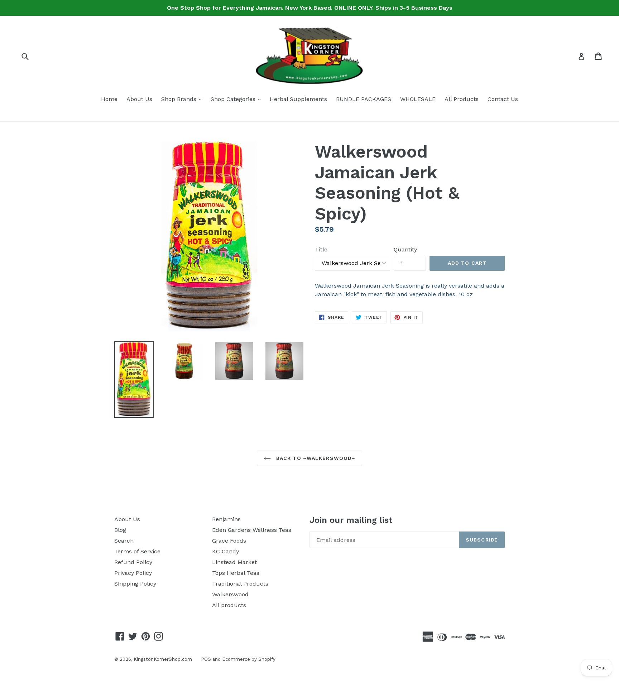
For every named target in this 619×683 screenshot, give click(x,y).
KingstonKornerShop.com (163, 659)
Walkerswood (230, 594)
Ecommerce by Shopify (248, 659)
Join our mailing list (351, 520)
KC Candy (225, 551)
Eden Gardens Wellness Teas (251, 529)
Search (124, 540)
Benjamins (226, 519)
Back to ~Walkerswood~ (315, 458)
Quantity (405, 249)
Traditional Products (240, 583)
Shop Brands (183, 98)
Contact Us (503, 99)
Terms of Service (137, 551)
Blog (120, 529)
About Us (139, 99)
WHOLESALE (418, 99)
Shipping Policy (135, 583)
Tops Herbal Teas (235, 572)
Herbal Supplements (298, 99)
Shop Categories (237, 98)
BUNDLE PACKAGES (363, 99)
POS (206, 659)
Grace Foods (229, 540)
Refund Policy (133, 562)
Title (321, 249)
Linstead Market (234, 562)
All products (229, 605)
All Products (462, 99)
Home (109, 99)
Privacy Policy (133, 572)
